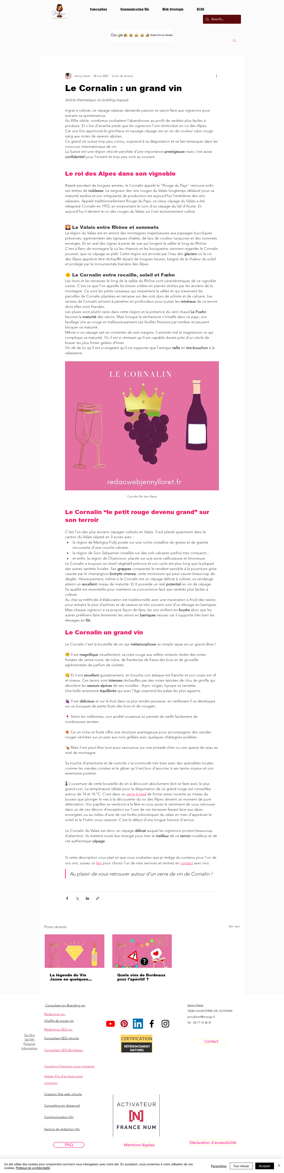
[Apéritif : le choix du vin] (142, 951)
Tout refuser (241, 1166)
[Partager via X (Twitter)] (77, 898)
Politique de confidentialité (33, 1168)
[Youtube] (110, 1024)
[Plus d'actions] (216, 75)
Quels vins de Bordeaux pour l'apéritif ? (141, 977)
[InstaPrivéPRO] (165, 1024)
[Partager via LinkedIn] (87, 898)
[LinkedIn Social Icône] (138, 1024)
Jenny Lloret (195, 1005)
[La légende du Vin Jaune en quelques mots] (74, 951)
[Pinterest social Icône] (124, 1024)
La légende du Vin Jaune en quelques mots (69, 977)
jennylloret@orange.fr (201, 1017)
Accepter (264, 1166)
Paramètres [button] (218, 1166)
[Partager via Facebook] (67, 898)
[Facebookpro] (152, 1024)
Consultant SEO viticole (61, 1038)
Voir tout (234, 926)
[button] (234, 40)
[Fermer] (279, 1166)
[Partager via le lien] (98, 898)
